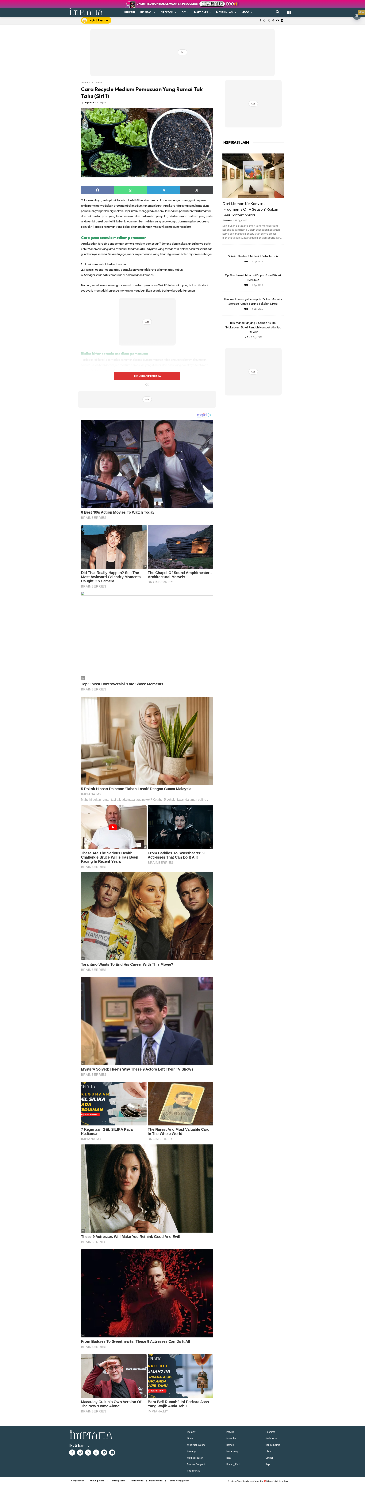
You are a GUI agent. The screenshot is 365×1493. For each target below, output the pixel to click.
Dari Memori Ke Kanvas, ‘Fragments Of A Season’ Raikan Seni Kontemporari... (250, 209)
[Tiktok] (273, 21)
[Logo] (86, 11)
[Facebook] (260, 21)
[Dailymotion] (282, 21)
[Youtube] (277, 21)
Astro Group (283, 1481)
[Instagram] (264, 21)
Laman (98, 81)
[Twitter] (269, 21)
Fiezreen (227, 220)
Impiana (85, 81)
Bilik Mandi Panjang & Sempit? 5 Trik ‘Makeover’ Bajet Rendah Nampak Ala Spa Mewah (253, 327)
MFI (246, 261)
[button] (277, 12)
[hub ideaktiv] (289, 10)
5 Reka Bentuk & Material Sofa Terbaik (253, 256)
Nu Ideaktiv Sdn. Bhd (255, 1481)
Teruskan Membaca (147, 375)
